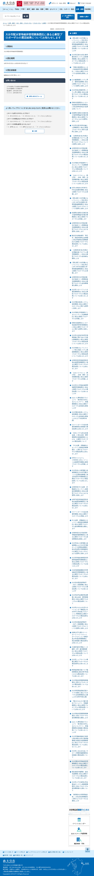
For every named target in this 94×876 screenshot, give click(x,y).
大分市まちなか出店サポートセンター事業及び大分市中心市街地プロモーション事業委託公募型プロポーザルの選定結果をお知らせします (80, 613)
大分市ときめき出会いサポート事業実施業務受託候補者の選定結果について (80, 754)
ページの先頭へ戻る (87, 850)
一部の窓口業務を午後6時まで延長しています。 (17, 871)
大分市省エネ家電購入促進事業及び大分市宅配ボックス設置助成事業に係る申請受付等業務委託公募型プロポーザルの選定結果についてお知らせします (80, 477)
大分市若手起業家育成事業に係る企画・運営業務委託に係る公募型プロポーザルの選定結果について (80, 599)
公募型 (44, 23)
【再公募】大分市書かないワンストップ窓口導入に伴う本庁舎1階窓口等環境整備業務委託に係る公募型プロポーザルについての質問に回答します (80, 203)
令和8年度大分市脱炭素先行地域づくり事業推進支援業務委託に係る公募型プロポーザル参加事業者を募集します (80, 281)
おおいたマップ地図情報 (79, 833)
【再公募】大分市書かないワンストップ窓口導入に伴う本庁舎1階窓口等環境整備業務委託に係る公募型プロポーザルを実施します (80, 268)
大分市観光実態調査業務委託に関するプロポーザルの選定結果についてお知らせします (80, 683)
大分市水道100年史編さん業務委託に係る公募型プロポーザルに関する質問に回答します (80, 128)
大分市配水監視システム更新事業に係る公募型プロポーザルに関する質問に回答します (80, 305)
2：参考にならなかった (27, 127)
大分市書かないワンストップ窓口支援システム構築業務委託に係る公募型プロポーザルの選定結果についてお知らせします (80, 352)
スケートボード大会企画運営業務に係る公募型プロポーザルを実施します (80, 514)
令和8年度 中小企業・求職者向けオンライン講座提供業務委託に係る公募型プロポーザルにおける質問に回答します (80, 491)
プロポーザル (37, 23)
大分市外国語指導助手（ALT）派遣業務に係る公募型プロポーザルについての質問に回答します (80, 625)
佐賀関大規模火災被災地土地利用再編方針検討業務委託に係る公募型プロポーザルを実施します (80, 216)
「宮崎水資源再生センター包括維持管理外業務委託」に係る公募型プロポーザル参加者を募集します (80, 71)
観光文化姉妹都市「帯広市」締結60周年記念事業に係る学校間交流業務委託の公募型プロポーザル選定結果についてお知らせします (80, 241)
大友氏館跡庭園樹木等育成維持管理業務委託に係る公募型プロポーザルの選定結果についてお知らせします (80, 574)
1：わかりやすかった (14, 121)
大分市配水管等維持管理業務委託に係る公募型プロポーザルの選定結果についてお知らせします (80, 764)
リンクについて (68, 852)
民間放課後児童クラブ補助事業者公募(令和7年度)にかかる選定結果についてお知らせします (80, 673)
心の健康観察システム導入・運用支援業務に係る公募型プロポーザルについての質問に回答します (80, 83)
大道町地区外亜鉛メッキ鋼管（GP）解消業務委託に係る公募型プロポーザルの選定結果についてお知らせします (80, 651)
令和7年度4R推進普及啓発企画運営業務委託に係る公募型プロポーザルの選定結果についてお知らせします (80, 504)
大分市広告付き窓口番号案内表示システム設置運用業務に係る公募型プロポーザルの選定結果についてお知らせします (80, 59)
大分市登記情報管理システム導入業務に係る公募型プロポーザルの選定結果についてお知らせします (80, 94)
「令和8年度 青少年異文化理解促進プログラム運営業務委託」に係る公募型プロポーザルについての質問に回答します (80, 140)
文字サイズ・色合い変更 (59, 3)
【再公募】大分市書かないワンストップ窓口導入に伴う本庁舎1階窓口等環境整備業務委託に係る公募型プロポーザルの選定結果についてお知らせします (80, 44)
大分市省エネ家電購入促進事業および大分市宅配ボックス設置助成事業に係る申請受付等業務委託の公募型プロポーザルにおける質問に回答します (80, 548)
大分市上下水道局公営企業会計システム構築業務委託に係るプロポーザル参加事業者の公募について (80, 786)
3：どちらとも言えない (45, 116)
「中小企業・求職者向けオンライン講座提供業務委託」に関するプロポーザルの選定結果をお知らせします (80, 450)
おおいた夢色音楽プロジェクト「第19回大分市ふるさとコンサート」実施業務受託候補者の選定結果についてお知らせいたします (80, 727)
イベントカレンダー (79, 823)
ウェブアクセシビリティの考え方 (37, 852)
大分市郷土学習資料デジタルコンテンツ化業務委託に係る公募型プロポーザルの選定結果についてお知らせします (80, 167)
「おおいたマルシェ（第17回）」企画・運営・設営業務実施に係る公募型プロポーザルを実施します (80, 377)
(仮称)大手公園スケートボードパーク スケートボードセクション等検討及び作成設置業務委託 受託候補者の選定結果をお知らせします (80, 638)
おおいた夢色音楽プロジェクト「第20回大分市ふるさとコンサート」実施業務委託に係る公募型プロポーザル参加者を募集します (80, 403)
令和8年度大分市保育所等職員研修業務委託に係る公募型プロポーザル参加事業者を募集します (80, 536)
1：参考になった (13, 127)
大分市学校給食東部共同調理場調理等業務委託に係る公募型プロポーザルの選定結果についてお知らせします (80, 562)
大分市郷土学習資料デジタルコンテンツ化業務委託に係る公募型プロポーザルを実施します (80, 315)
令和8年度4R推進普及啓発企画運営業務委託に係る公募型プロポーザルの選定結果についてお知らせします (80, 364)
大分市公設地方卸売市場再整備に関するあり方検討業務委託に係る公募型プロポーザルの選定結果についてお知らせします (80, 339)
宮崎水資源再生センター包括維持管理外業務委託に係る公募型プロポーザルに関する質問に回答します (80, 327)
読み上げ (72, 3)
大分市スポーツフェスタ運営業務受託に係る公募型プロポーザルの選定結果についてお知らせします (80, 294)
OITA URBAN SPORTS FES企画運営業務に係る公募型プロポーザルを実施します (80, 191)
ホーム (5, 23)
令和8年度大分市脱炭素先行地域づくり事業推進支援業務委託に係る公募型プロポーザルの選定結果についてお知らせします (80, 153)
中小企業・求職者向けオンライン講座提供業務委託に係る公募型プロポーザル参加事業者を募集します (80, 524)
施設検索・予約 (79, 843)
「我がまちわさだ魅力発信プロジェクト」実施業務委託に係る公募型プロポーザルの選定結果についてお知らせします (80, 705)
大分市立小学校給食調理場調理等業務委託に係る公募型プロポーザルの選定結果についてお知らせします (80, 389)
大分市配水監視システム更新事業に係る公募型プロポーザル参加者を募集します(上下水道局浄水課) (80, 416)
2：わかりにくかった (29, 121)
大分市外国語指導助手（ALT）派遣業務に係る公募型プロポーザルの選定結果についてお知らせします (80, 587)
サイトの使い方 (8, 852)
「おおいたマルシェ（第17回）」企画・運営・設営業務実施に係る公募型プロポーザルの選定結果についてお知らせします (80, 179)
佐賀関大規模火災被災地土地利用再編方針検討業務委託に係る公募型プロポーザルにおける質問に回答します (80, 117)
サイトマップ (29, 855)
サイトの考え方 (20, 852)
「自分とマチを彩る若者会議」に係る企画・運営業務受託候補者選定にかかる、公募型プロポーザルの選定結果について (80, 437)
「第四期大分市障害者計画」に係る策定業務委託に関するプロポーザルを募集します (80, 798)
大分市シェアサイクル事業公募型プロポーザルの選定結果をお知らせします (80, 662)
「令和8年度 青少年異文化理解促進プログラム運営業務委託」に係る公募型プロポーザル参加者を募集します (80, 254)
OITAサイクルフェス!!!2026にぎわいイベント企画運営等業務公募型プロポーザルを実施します (80, 462)
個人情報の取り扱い (55, 852)
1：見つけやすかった (14, 116)
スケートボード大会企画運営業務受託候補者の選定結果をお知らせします (80, 427)
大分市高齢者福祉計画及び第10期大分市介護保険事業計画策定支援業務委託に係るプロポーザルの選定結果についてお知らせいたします (80, 741)
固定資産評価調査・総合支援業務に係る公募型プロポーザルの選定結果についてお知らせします (80, 775)
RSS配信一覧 (18, 855)
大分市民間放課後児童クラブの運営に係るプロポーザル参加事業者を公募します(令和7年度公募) (80, 694)
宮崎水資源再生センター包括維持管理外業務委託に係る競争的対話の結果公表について (80, 105)
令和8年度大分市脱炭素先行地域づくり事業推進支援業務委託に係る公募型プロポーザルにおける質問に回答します (80, 227)
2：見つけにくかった (29, 116)
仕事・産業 (11, 23)
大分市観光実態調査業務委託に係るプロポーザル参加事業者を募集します (80, 715)
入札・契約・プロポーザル (24, 23)
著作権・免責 (8, 855)
